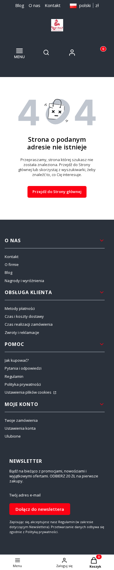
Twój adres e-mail (25, 495)
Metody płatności (20, 308)
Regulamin (14, 376)
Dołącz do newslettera (39, 509)
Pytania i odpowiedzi (23, 368)
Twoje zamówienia (21, 420)
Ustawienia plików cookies (28, 392)
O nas (34, 5)
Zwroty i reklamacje (22, 332)
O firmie (12, 264)
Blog (19, 5)
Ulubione (13, 436)
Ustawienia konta (20, 428)
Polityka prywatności (23, 384)
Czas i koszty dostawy (24, 316)
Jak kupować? (17, 360)
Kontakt (53, 5)
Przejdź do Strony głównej (57, 191)
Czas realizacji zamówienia (29, 324)
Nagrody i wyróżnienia (24, 280)
